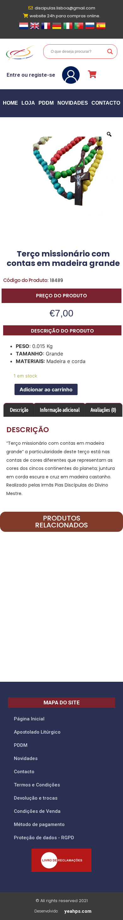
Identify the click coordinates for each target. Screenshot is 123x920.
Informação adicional (59, 410)
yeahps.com (77, 911)
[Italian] (68, 28)
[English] (34, 28)
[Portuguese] (79, 28)
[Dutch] (23, 28)
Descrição (19, 410)
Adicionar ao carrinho (46, 389)
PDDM (46, 103)
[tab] (19, 410)
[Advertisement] (61, 615)
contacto (105, 103)
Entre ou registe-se (31, 75)
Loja (28, 103)
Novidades (72, 103)
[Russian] (90, 28)
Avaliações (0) (103, 410)
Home (10, 103)
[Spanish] (101, 28)
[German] (57, 28)
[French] (45, 28)
